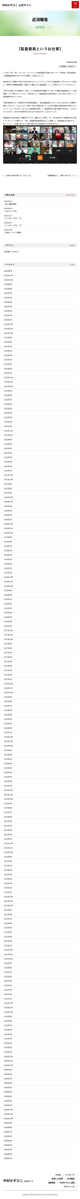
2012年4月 (8, 932)
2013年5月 (8, 874)
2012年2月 (8, 941)
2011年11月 (8, 954)
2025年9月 (8, 284)
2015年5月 (8, 768)
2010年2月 (8, 1047)
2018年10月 (8, 586)
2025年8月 (8, 289)
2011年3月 (8, 990)
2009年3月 (8, 1096)
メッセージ (70, 1175)
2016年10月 (8, 693)
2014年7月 (8, 812)
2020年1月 (8, 519)
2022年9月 (8, 440)
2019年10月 (8, 533)
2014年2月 (8, 835)
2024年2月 (8, 369)
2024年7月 (8, 346)
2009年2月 (8, 1101)
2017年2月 (8, 675)
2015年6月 (8, 763)
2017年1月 (8, 679)
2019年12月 (8, 524)
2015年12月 (8, 737)
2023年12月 (8, 377)
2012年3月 (8, 937)
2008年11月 (8, 1114)
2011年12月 (8, 950)
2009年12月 (8, 1056)
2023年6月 (8, 404)
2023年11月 (8, 382)
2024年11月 (8, 329)
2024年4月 (8, 360)
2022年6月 (8, 448)
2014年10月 (8, 799)
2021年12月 (8, 475)
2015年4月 (8, 772)
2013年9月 (8, 857)
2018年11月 (8, 582)
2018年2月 (8, 621)
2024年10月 (8, 333)
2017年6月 (8, 657)
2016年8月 (8, 701)
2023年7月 (8, 400)
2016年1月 (8, 732)
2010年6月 (8, 1030)
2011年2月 (8, 994)
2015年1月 (8, 786)
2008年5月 (8, 1141)
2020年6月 (8, 506)
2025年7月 (8, 293)
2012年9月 (8, 910)
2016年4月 (8, 719)
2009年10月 (8, 1065)
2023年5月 (8, 409)
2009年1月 (8, 1105)
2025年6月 (8, 298)
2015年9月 (8, 750)
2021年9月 (8, 484)
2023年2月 (8, 422)
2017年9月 (8, 644)
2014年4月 (8, 826)
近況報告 (71, 1179)
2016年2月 (8, 728)
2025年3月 (8, 311)
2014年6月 (8, 817)
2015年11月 (8, 741)
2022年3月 (8, 462)
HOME (58, 1175)
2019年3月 (8, 564)
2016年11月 (8, 688)
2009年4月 (8, 1092)
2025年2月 (8, 315)
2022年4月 (8, 457)
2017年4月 (8, 666)
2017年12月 (8, 630)
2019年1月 (8, 573)
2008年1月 (8, 1158)
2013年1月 (8, 892)
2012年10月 (8, 905)
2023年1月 (8, 426)
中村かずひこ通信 (67, 1183)
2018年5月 (8, 608)
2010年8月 (8, 1021)
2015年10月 (8, 746)
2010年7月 (8, 1025)
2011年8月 (8, 968)
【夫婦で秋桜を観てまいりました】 (18, 175)
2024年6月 (8, 351)
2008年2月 (8, 1154)
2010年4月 (8, 1039)
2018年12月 (8, 577)
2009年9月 (8, 1070)
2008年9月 (8, 1123)
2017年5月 (8, 661)
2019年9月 (8, 537)
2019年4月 (8, 559)
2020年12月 (8, 497)
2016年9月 (8, 697)
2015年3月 (8, 777)
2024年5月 (8, 355)
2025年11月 (8, 275)
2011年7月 (8, 972)
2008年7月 (8, 1132)
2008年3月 (8, 1150)
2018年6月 (8, 604)
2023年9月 (8, 391)
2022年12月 (8, 431)
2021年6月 (8, 488)
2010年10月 (8, 1012)
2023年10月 (8, 386)
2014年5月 (8, 821)
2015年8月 (8, 755)
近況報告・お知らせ (11, 252)
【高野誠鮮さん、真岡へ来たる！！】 (61, 175)
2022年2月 (8, 466)
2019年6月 (8, 551)
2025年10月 (8, 280)
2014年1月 (8, 839)
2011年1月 (8, 999)
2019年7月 (8, 546)
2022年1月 (8, 471)
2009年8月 (8, 1074)
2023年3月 (8, 417)
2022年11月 (8, 435)
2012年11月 (8, 901)
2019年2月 (8, 568)
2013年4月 (8, 879)
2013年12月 (8, 843)
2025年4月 (8, 306)
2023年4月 (8, 413)
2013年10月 (8, 852)
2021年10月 (8, 479)
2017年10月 (8, 639)
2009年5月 (8, 1087)
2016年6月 (8, 710)
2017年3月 (8, 670)
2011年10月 (8, 959)
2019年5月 (8, 555)
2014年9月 (8, 803)
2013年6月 (8, 870)
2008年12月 (8, 1110)
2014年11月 (8, 795)
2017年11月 (8, 635)
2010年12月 (8, 1003)
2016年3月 (8, 724)
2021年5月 (8, 493)
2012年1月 (8, 945)
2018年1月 (8, 626)
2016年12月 (8, 684)
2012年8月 (8, 914)
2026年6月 (8, 271)
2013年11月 (8, 848)
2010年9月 (8, 1016)
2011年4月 (8, 985)
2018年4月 (8, 613)
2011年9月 (8, 963)
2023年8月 (8, 395)
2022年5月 (8, 453)
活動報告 (51, 1183)
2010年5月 (8, 1034)
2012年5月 (8, 928)
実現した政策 (57, 1179)
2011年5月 (8, 981)
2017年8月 (8, 648)
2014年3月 (8, 830)
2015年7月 (8, 759)
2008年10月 (8, 1119)
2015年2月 (8, 781)
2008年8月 (8, 1127)
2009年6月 (8, 1083)
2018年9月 (8, 590)
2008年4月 (8, 1145)
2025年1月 (8, 320)
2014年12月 (8, 790)
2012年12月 (8, 897)
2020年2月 (8, 515)
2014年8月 (8, 808)
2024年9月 (8, 337)
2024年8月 (8, 342)
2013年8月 (8, 861)
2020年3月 (8, 511)
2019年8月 (8, 542)
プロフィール (69, 1187)
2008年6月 (8, 1136)
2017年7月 (8, 653)
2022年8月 (8, 444)
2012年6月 (8, 923)
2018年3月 (8, 617)
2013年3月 (8, 883)
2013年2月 (8, 888)
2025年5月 (8, 302)
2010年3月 (8, 1043)
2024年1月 (8, 373)
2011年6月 (8, 977)
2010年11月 (8, 1008)
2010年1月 (8, 1052)
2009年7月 (8, 1079)
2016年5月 (8, 715)
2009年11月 (8, 1061)
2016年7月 (8, 706)
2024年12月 (8, 324)
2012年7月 (8, 919)
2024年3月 (8, 364)
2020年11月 (8, 502)
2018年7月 (8, 599)
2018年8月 (8, 595)
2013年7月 (8, 866)
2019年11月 (8, 528)
